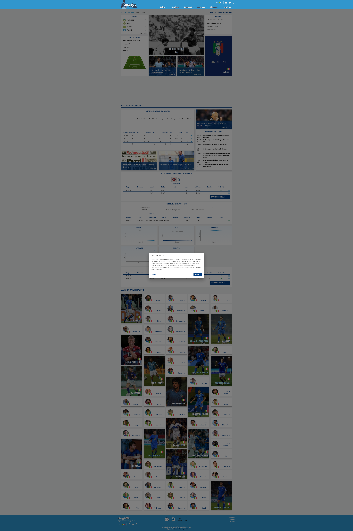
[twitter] (230, 3)
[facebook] (226, 3)
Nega (154, 274)
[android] (233, 3)
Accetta (197, 274)
